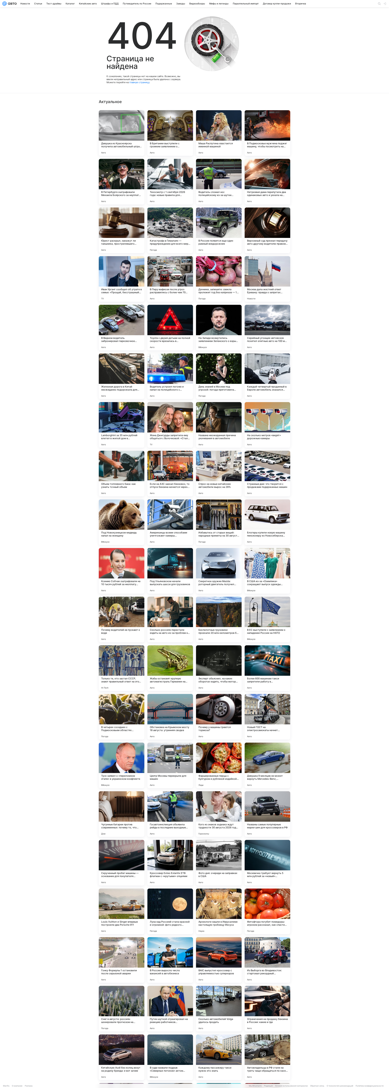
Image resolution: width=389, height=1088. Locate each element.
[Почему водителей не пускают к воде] (121, 619)
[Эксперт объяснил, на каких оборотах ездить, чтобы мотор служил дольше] (219, 668)
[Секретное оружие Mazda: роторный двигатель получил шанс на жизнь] (219, 571)
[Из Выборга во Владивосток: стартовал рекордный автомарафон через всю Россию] (267, 960)
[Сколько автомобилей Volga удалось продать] (219, 1008)
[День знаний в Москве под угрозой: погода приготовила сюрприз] (219, 376)
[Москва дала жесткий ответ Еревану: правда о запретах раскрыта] (267, 279)
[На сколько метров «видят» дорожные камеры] (267, 425)
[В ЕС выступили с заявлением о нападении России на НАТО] (267, 619)
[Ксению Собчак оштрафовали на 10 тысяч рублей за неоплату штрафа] (121, 571)
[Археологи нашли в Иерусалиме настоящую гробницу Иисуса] (219, 911)
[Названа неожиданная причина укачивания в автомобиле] (219, 425)
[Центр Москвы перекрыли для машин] (170, 765)
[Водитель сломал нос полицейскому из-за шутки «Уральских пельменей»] (219, 181)
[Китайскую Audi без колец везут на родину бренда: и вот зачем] (121, 1057)
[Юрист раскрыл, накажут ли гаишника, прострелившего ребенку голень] (121, 230)
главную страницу (139, 82)
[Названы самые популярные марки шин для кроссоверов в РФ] (267, 814)
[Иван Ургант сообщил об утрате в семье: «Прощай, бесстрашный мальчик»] (121, 279)
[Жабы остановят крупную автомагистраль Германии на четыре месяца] (170, 668)
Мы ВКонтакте (255, 1086)
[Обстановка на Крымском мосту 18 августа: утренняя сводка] (170, 717)
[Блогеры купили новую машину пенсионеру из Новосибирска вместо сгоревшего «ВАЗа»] (267, 522)
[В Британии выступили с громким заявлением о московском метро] (170, 133)
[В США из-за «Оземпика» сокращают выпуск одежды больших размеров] (267, 571)
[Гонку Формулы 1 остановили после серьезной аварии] (121, 960)
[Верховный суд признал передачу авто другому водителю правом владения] (267, 230)
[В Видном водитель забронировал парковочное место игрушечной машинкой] (121, 327)
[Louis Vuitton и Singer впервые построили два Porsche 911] (121, 911)
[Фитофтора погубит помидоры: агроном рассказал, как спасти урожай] (267, 911)
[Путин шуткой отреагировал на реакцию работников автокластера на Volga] (170, 1008)
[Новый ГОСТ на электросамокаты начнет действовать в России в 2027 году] (267, 717)
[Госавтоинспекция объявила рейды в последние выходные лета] (170, 814)
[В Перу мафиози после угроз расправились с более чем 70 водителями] (170, 279)
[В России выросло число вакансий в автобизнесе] (170, 960)
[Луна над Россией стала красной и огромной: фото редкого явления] (170, 911)
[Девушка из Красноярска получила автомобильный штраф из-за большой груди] (121, 133)
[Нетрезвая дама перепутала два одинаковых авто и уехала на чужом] (267, 181)
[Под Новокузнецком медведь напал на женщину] (121, 522)
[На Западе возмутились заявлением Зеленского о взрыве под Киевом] (219, 327)
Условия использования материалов (291, 1086)
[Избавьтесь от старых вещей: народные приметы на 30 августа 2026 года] (219, 522)
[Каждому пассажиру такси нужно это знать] (219, 1057)
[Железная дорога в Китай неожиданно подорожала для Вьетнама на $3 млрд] (121, 376)
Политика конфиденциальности (370, 1086)
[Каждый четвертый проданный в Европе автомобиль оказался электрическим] (267, 376)
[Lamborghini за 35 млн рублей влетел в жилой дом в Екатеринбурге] (121, 425)
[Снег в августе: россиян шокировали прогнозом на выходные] (121, 1008)
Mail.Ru (6, 1086)
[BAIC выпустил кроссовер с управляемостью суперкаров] (219, 960)
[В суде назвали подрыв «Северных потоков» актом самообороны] (170, 1057)
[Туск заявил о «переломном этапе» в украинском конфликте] (121, 765)
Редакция (268, 1086)
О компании (17, 1086)
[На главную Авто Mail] (12, 3)
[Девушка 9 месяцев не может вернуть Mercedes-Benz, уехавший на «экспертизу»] (267, 765)
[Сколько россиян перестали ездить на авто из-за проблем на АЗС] (170, 619)
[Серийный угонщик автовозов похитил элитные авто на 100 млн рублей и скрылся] (267, 327)
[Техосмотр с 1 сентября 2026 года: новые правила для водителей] (170, 181)
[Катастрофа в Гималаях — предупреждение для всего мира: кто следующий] (170, 230)
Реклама (29, 1086)
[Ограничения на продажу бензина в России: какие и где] (267, 1008)
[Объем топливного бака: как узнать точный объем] (121, 473)
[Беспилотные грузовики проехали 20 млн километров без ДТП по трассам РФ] (219, 619)
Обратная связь (317, 1086)
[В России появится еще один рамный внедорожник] (219, 230)
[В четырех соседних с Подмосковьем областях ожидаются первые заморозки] (121, 717)
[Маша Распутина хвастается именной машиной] (219, 133)
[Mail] (4, 3)
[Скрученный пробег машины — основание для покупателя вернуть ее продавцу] (121, 863)
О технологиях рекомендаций (340, 1086)
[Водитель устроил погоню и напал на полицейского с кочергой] (170, 376)
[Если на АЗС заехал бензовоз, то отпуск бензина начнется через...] (170, 473)
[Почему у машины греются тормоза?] (219, 717)
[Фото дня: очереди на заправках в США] (219, 863)
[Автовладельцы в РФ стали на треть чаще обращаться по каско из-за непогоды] (267, 1057)
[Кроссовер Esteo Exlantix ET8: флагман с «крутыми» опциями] (170, 863)
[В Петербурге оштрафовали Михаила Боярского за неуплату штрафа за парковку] (121, 181)
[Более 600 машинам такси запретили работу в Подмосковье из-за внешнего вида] (267, 668)
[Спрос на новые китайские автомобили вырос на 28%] (219, 473)
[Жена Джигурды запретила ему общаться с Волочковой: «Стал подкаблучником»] (170, 425)
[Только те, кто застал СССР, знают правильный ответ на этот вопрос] (121, 668)
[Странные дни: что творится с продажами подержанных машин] (267, 473)
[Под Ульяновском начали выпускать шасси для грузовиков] (170, 571)
